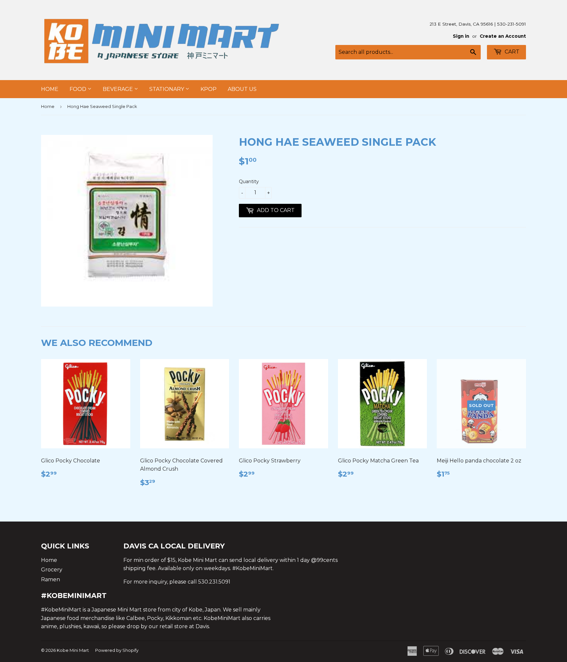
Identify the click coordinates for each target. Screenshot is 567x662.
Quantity (249, 181)
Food (79, 89)
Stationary (167, 89)
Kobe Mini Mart (73, 650)
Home (49, 89)
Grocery (51, 569)
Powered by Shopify (116, 650)
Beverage (118, 89)
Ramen (50, 579)
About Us (242, 89)
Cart (511, 52)
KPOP (208, 89)
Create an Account (503, 36)
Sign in (461, 36)
